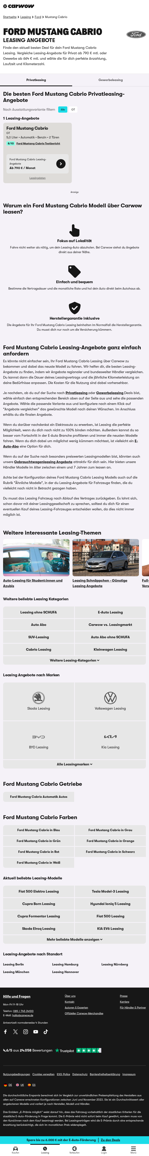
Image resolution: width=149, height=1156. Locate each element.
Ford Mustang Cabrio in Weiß (38, 862)
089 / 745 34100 (23, 1011)
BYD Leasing (38, 747)
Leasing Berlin (13, 964)
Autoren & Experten (76, 1007)
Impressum (129, 1074)
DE (10, 1084)
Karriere (124, 1001)
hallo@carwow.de (22, 1015)
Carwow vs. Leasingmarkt (110, 625)
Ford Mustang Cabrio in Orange (110, 841)
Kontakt (69, 1001)
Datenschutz (79, 1074)
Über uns (70, 995)
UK (22, 1084)
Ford (38, 17)
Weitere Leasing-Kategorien (73, 660)
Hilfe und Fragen (16, 996)
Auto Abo (38, 625)
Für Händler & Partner (133, 1007)
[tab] (36, 80)
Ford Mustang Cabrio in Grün (39, 841)
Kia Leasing (110, 747)
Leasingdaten (37, 177)
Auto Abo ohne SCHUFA (110, 637)
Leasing (25, 17)
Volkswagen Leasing (110, 708)
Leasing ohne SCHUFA (38, 612)
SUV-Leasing (38, 637)
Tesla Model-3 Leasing (110, 891)
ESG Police (63, 1074)
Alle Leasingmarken (73, 764)
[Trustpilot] (76, 1050)
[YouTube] (36, 1033)
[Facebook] (6, 1033)
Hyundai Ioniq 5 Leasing (110, 904)
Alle (63, 109)
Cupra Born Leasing (38, 904)
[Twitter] (16, 1033)
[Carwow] (18, 6)
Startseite (9, 17)
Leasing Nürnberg (114, 964)
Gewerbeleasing (111, 80)
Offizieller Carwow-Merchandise (84, 1013)
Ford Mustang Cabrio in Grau (110, 830)
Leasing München (16, 972)
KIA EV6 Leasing (110, 929)
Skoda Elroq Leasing (38, 929)
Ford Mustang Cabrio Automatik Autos (38, 797)
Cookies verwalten (43, 1074)
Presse (123, 995)
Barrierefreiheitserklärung (105, 1074)
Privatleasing (36, 80)
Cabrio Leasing (38, 649)
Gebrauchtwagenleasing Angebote (43, 462)
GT (73, 109)
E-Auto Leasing (110, 612)
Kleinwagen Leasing (110, 649)
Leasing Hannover (65, 972)
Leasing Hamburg (65, 964)
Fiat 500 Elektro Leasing (39, 891)
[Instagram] (26, 1033)
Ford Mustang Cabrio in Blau (38, 830)
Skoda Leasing (38, 708)
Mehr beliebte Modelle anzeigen (73, 939)
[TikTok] (45, 1033)
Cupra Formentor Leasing (38, 916)
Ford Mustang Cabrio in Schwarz (110, 852)
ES (34, 1084)
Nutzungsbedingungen (16, 1074)
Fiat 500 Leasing (110, 916)
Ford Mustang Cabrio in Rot (38, 852)
